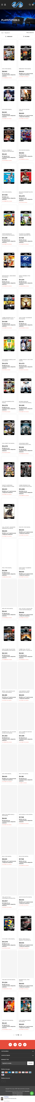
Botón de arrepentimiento (17, 1092)
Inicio (2, 32)
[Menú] (2, 4)
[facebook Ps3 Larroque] (15, 1044)
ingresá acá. (27, 1091)
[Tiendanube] (17, 1095)
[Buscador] (29, 4)
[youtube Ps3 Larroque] (20, 1044)
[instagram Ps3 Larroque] (10, 1044)
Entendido (29, 1099)
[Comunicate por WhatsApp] (32, 1093)
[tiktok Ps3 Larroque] (25, 1044)
